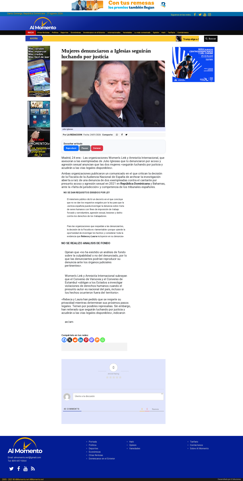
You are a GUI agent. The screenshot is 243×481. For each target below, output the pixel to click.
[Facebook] (64, 339)
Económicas (76, 33)
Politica (92, 445)
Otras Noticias (43, 33)
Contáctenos (183, 33)
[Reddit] (75, 339)
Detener (97, 148)
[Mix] (97, 339)
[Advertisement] (94, 347)
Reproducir (71, 148)
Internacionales (114, 33)
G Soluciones (236, 479)
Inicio (31, 32)
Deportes (64, 33)
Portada (93, 441)
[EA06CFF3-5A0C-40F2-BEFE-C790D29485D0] (39, 128)
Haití (163, 33)
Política (55, 33)
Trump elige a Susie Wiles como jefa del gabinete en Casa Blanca (174, 39)
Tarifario (171, 33)
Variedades (127, 33)
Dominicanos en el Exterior (94, 33)
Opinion (132, 445)
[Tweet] (125, 134)
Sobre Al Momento (199, 448)
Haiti (131, 441)
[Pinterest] (86, 339)
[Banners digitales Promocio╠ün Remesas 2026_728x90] (121, 4)
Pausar (85, 148)
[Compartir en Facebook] (120, 134)
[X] (69, 339)
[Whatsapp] (102, 339)
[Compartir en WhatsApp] (116, 134)
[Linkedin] (80, 339)
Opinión (156, 33)
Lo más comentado (142, 33)
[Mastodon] (91, 339)
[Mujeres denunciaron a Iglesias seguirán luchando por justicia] (113, 93)
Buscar (212, 38)
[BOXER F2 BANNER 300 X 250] (193, 64)
